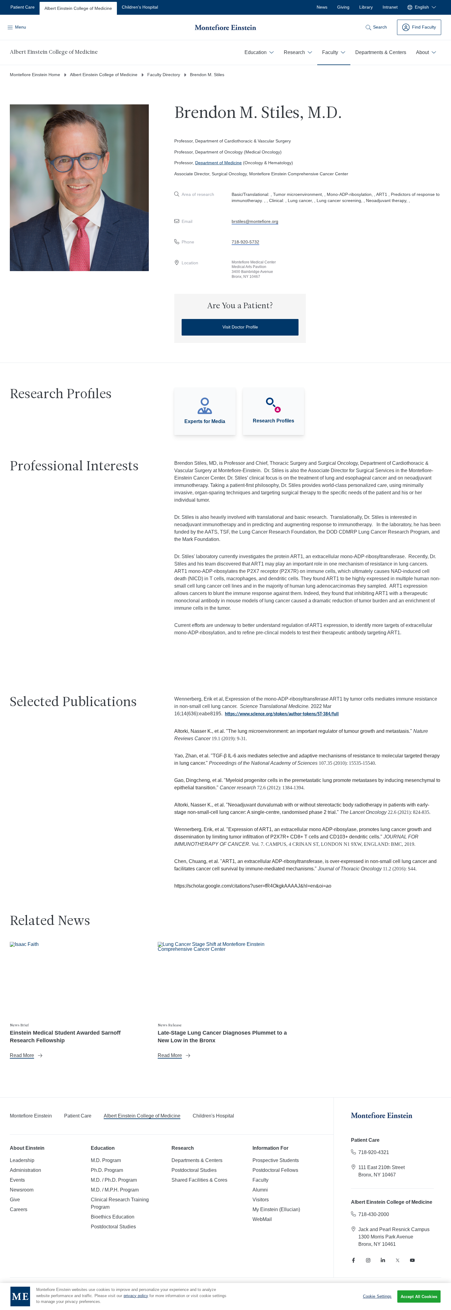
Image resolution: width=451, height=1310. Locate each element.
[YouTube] (412, 1260)
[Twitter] (397, 1260)
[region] (225, 1296)
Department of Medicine (218, 162)
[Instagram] (368, 1260)
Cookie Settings (377, 1296)
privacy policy (136, 1295)
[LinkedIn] (382, 1260)
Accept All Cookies (419, 1296)
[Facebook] (353, 1260)
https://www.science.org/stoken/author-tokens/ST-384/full (282, 714)
